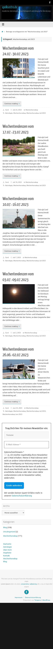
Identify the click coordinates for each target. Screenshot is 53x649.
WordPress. (46, 600)
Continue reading (11, 104)
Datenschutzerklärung (22, 495)
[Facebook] (50, 2)
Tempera (37, 600)
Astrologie (9, 113)
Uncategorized (9, 532)
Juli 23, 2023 (17, 110)
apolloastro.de (9, 7)
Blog (5, 527)
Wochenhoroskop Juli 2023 (36, 113)
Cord (7, 110)
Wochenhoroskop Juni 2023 (12, 414)
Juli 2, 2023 (17, 333)
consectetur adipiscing (29, 584)
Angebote (7, 553)
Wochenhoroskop (32, 110)
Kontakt (6, 556)
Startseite (7, 544)
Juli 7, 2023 (17, 257)
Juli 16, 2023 (17, 182)
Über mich (7, 550)
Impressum (18, 597)
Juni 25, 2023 (17, 408)
